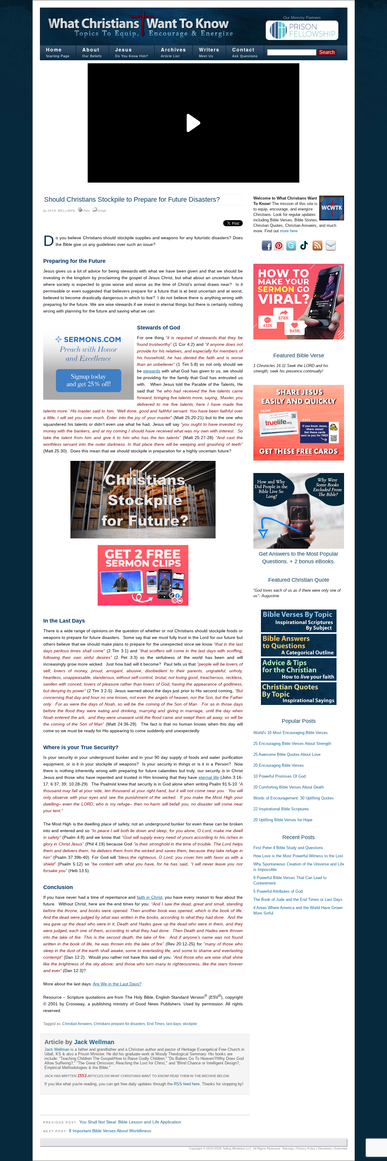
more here (289, 231)
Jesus (123, 49)
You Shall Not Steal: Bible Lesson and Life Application (130, 1122)
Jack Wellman (61, 210)
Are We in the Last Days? (117, 983)
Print (86, 210)
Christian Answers (77, 1024)
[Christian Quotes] (299, 703)
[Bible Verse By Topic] (299, 631)
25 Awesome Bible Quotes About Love (286, 754)
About (90, 49)
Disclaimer (325, 1148)
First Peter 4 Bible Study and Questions (288, 847)
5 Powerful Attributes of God (278, 891)
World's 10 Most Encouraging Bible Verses (290, 732)
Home (54, 49)
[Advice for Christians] (299, 679)
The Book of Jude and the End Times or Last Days (298, 899)
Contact (243, 49)
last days (173, 1024)
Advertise (340, 1148)
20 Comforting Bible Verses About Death (288, 787)
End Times (155, 1024)
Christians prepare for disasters (119, 1024)
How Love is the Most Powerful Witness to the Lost (298, 856)
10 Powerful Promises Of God (279, 776)
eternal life (209, 777)
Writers (209, 49)
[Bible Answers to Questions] (299, 655)
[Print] (80, 211)
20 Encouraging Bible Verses (278, 765)
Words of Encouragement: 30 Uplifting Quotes (293, 798)
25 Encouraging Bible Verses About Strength (292, 743)
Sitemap (288, 1148)
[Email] (95, 211)
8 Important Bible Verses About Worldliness (110, 1130)
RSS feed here (187, 1084)
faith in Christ (149, 897)
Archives (173, 49)
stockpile (190, 1024)
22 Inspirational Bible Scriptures (281, 809)
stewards (151, 371)
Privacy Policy (305, 1148)
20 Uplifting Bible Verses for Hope (282, 820)
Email (102, 210)
